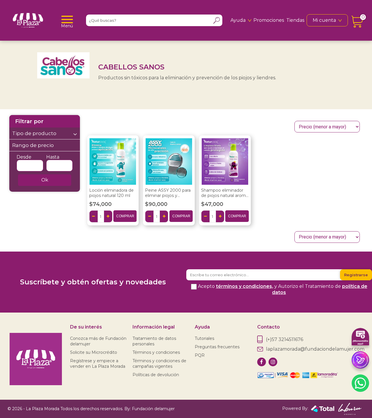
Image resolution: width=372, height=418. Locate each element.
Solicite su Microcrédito (93, 352)
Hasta (52, 157)
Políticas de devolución (156, 374)
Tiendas (295, 20)
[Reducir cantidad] (94, 216)
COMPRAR (125, 216)
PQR (200, 355)
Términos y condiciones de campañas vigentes (159, 363)
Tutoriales (204, 338)
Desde (24, 157)
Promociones (268, 20)
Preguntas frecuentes (217, 346)
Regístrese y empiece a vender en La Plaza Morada (97, 363)
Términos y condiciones (156, 352)
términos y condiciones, (244, 286)
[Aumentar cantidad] (108, 216)
